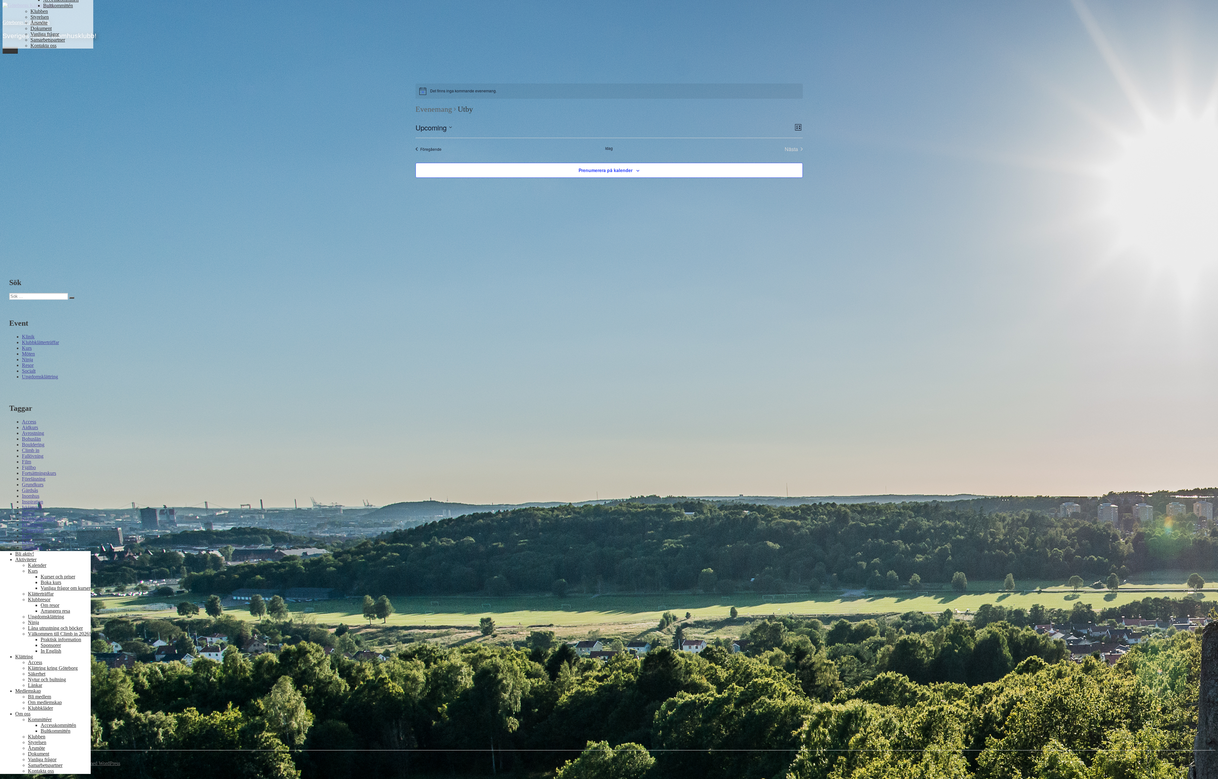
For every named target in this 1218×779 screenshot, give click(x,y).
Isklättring (32, 507)
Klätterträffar (41, 593)
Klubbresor (39, 599)
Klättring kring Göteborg (53, 668)
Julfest (28, 513)
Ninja (27, 359)
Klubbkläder (40, 708)
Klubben (39, 11)
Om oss (22, 713)
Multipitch (32, 547)
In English (51, 651)
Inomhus (30, 496)
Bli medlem (39, 696)
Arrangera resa (55, 611)
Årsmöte (39, 22)
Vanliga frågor (44, 34)
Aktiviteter (25, 559)
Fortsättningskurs (39, 473)
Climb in (30, 450)
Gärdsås (30, 490)
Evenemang (434, 109)
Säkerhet (36, 673)
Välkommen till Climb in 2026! (59, 633)
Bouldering (33, 444)
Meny (10, 50)
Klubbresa (32, 524)
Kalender (37, 565)
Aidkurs (30, 427)
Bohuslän (31, 439)
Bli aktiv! (24, 553)
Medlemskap (28, 691)
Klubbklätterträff (38, 519)
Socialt (29, 371)
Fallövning (32, 456)
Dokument (41, 28)
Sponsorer (51, 645)
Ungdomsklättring (40, 376)
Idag (609, 148)
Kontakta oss (43, 45)
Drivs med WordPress (98, 763)
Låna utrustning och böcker (55, 628)
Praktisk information (61, 639)
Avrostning (33, 433)
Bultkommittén (58, 5)
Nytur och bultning (47, 679)
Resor (28, 365)
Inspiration (32, 501)
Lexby (28, 541)
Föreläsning (33, 479)
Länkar (35, 685)
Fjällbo (29, 467)
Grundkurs (32, 484)
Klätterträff (33, 530)
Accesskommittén (58, 725)
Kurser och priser (58, 576)
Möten (28, 353)
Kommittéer (40, 719)
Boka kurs (51, 582)
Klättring (24, 656)
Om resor (50, 605)
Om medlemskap (45, 702)
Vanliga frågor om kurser (65, 588)
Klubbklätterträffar (40, 342)
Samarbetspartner (47, 40)
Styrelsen (39, 17)
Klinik (28, 336)
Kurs (27, 348)
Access (29, 421)
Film (26, 461)
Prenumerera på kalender (605, 170)
